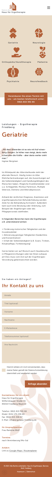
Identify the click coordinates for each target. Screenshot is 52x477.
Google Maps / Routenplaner (23, 451)
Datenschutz (31, 472)
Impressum (21, 472)
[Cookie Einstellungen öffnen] (5, 473)
